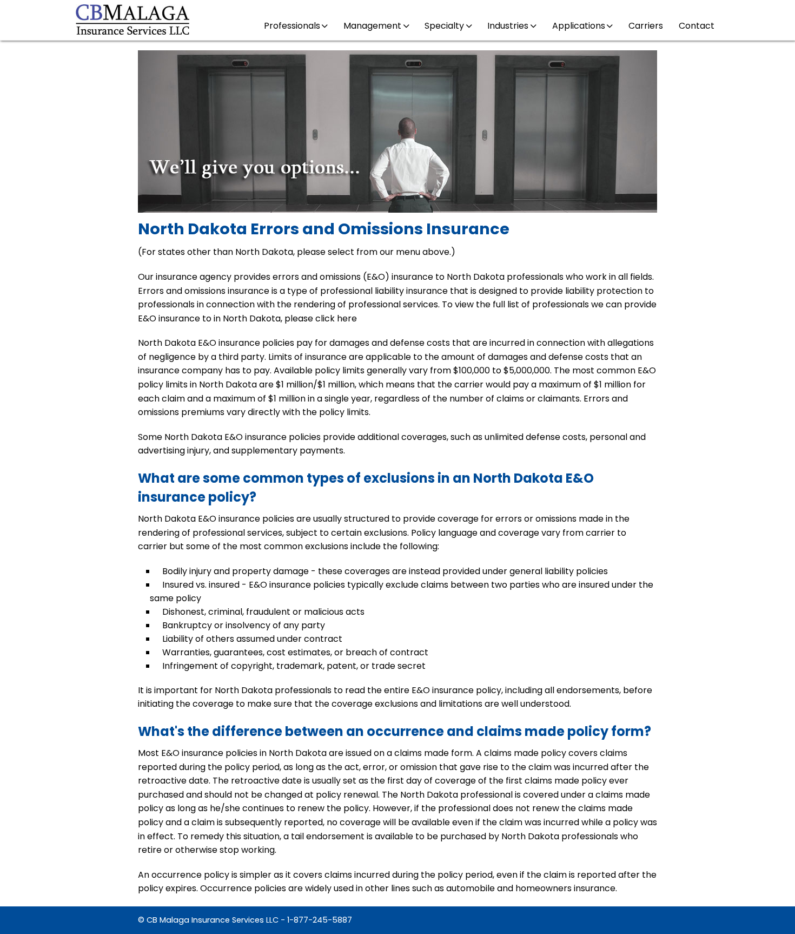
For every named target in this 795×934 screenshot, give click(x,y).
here (347, 318)
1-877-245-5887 (319, 920)
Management (372, 25)
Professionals (292, 25)
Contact (696, 25)
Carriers (645, 25)
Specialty (444, 25)
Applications (578, 25)
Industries (507, 25)
